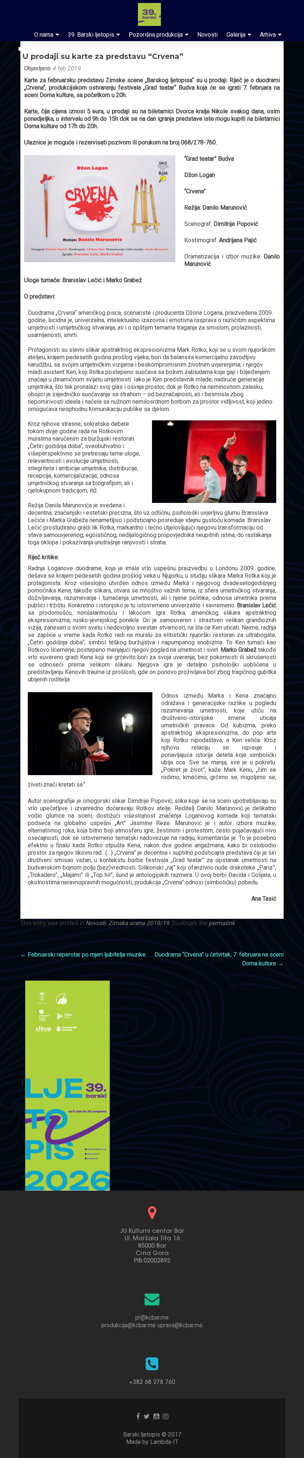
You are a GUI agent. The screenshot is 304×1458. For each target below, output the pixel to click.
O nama (43, 34)
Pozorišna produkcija (156, 34)
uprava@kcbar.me (180, 1325)
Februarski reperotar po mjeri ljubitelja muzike (83, 954)
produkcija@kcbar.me (128, 1325)
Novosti (207, 34)
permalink (222, 923)
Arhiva (268, 34)
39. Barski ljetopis (91, 34)
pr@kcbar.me (152, 1317)
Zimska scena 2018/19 (138, 923)
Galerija (236, 34)
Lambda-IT (164, 1441)
